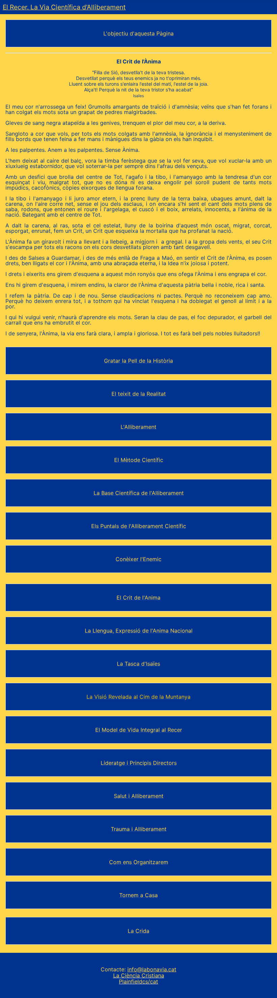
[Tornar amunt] (265, 987)
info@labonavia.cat (151, 969)
